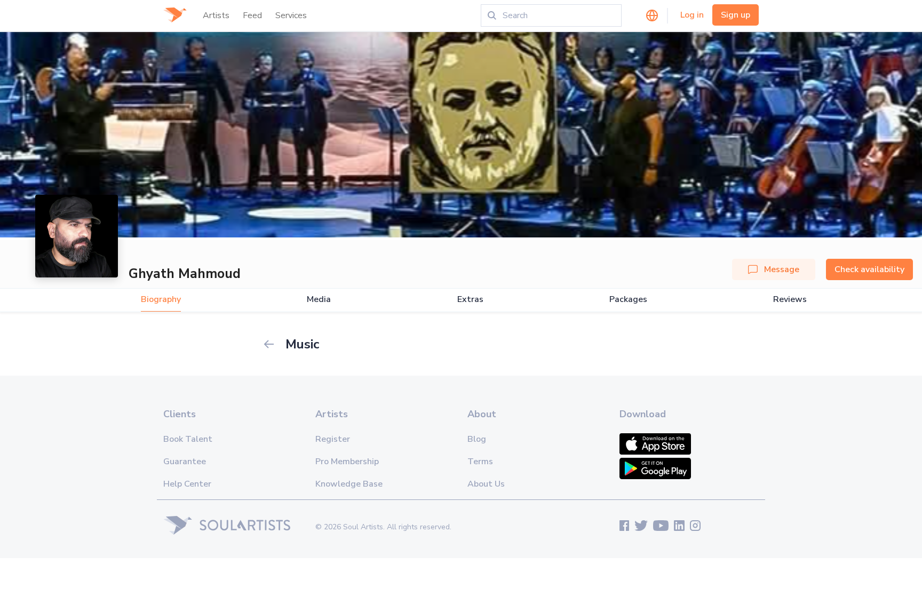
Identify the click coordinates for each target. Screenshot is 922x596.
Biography (161, 299)
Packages (628, 299)
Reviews (790, 299)
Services (291, 15)
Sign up (735, 15)
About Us (486, 484)
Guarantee (184, 461)
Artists (216, 15)
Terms (480, 461)
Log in (692, 15)
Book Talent (187, 439)
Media (319, 299)
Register (332, 439)
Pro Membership (347, 461)
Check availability (869, 269)
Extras (470, 299)
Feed (252, 15)
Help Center (187, 484)
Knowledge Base (349, 484)
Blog (476, 439)
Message (781, 269)
